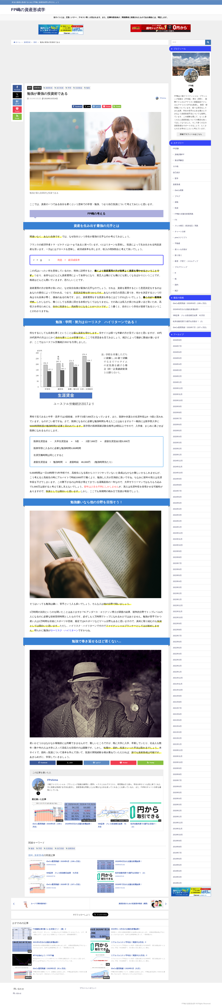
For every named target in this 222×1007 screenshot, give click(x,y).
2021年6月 (177, 714)
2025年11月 (177, 394)
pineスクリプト (181, 237)
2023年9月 (177, 551)
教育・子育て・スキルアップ (186, 261)
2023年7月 (177, 563)
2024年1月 (177, 527)
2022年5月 (177, 648)
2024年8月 (177, 485)
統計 (176, 291)
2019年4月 (177, 871)
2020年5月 (177, 792)
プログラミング (181, 267)
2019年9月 (177, 841)
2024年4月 (177, 509)
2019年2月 (177, 883)
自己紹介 (176, 172)
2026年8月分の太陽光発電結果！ (186, 309)
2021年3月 (177, 732)
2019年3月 (177, 877)
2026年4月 (177, 364)
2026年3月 (177, 370)
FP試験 (176, 148)
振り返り (178, 255)
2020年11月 (177, 756)
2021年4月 (177, 726)
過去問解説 (179, 160)
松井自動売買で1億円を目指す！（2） (188, 321)
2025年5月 (177, 430)
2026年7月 (177, 346)
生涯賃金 (78, 88)
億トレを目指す (181, 249)
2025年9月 (177, 406)
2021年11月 (177, 684)
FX (176, 220)
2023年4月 (177, 581)
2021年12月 (178, 678)
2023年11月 (177, 539)
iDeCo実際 (179, 190)
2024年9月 (177, 479)
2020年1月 (177, 816)
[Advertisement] (90, 64)
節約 (29, 88)
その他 (175, 166)
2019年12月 (178, 823)
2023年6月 (177, 569)
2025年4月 (177, 436)
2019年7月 (177, 853)
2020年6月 (177, 786)
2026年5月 (177, 358)
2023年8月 (177, 557)
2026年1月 (177, 382)
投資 (176, 208)
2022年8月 (177, 630)
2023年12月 (178, 533)
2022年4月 (177, 654)
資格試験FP (179, 154)
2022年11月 (177, 611)
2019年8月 (177, 847)
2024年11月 (177, 467)
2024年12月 (178, 461)
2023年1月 (177, 599)
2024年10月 (178, 473)
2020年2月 (177, 810)
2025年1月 (177, 455)
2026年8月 (177, 340)
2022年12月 (178, 605)
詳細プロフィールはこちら (191, 134)
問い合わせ (17, 993)
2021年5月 (177, 720)
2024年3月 (177, 515)
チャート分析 (180, 231)
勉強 (88, 88)
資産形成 (37, 88)
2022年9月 (177, 623)
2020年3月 (177, 804)
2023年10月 (178, 545)
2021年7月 (177, 708)
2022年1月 (177, 672)
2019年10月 (178, 835)
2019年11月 (177, 829)
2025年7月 (177, 418)
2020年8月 (177, 774)
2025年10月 (178, 400)
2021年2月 (177, 738)
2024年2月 (177, 521)
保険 (176, 202)
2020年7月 (177, 780)
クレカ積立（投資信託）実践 (186, 226)
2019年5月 (177, 865)
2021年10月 (178, 690)
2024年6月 (177, 497)
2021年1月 (177, 744)
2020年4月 (177, 798)
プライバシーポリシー (88, 988)
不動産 (177, 243)
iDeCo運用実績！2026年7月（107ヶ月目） (190, 327)
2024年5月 (177, 503)
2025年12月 (178, 388)
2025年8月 (177, 412)
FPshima (163, 98)
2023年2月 (177, 593)
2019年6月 (177, 859)
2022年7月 (177, 636)
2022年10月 (178, 617)
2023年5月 (177, 575)
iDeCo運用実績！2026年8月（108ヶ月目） (190, 303)
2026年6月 (177, 352)
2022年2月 (177, 666)
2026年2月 (177, 376)
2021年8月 (177, 702)
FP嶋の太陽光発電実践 (184, 214)
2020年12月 (178, 750)
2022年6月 (177, 642)
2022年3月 (177, 660)
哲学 (176, 178)
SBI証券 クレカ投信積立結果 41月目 (189, 315)
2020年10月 (178, 762)
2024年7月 (177, 491)
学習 (69, 88)
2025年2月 (177, 448)
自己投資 (60, 88)
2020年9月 (177, 768)
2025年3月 (177, 442)
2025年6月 (177, 424)
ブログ (177, 196)
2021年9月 (177, 696)
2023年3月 (177, 587)
